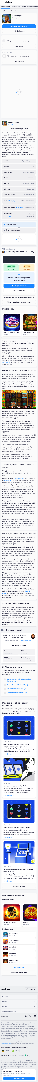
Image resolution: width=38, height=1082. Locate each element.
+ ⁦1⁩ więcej (19, 207)
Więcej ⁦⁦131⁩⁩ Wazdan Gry (19, 972)
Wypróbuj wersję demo (19, 26)
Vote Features (19, 61)
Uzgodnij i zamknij (19, 1078)
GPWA (7, 1050)
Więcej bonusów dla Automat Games (19, 302)
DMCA (17, 1050)
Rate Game (19, 46)
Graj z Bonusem (20, 31)
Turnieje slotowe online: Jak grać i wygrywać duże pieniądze (18, 870)
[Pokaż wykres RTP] (10, 167)
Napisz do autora (20, 645)
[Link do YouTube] (25, 1016)
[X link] (30, 1016)
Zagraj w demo (5, 6)
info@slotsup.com (6, 1043)
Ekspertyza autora (25, 640)
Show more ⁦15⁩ (19, 967)
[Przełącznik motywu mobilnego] (35, 2)
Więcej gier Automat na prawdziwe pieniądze (19, 297)
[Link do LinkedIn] (35, 1016)
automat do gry (19, 478)
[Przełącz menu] (2, 2)
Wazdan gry (6, 362)
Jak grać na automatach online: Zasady (17, 744)
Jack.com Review (19, 290)
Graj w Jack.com (20, 286)
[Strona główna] (9, 2)
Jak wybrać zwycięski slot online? (15, 786)
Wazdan (10, 124)
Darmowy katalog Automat (19, 128)
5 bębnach (7, 480)
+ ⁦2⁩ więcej (11, 201)
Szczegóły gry (16, 6)
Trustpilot (23, 1055)
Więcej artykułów (19, 886)
